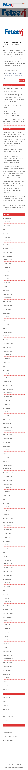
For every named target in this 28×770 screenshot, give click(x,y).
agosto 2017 (7, 624)
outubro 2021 (7, 435)
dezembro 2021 (8, 427)
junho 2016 (6, 678)
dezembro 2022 (8, 385)
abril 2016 (6, 685)
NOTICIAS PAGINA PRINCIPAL (11, 713)
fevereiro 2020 (7, 511)
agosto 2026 (7, 218)
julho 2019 (6, 537)
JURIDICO (5, 705)
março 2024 (6, 328)
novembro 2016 (8, 659)
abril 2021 (6, 457)
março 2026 (6, 237)
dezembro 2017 (8, 609)
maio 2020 (6, 499)
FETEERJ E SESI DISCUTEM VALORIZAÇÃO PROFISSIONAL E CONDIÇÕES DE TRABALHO (12, 113)
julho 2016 (6, 674)
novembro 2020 (8, 476)
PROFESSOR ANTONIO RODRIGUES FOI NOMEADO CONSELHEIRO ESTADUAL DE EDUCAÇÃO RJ (13, 161)
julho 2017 (6, 628)
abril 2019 (6, 549)
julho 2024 (6, 313)
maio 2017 (6, 636)
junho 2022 (6, 408)
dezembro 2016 (8, 655)
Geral (5, 701)
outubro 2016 (7, 663)
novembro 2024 (8, 298)
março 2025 (6, 283)
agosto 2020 (7, 488)
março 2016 (6, 689)
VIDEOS (5, 720)
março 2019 (6, 552)
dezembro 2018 (8, 564)
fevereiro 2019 (7, 556)
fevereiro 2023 (7, 378)
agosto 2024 (7, 309)
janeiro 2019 (7, 560)
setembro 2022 (7, 397)
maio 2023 (6, 366)
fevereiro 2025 (7, 286)
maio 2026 (6, 229)
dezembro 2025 (8, 248)
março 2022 (6, 419)
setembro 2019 (7, 529)
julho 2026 (6, 222)
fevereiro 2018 (7, 602)
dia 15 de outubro (11, 73)
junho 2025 (6, 271)
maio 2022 (6, 412)
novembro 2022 (8, 389)
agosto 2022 (7, 400)
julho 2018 (6, 583)
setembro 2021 (7, 438)
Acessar (5, 729)
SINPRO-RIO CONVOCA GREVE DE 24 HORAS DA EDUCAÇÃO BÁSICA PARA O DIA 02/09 (13, 122)
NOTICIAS (6, 709)
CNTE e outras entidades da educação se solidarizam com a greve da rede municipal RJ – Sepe (14, 169)
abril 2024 (6, 324)
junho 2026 (6, 226)
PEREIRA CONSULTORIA (17, 762)
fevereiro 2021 (7, 465)
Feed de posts (7, 733)
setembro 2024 (7, 305)
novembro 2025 (8, 252)
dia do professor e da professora (12, 76)
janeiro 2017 (7, 651)
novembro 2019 (8, 522)
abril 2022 (6, 415)
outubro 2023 (7, 347)
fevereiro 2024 (7, 332)
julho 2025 (6, 267)
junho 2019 (6, 541)
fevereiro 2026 (7, 241)
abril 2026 (6, 233)
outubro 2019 (7, 526)
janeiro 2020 (7, 514)
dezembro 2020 (8, 473)
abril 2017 (6, 640)
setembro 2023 (7, 351)
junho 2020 (6, 495)
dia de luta (20, 73)
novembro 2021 (8, 431)
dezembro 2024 (8, 294)
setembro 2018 (7, 575)
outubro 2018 (7, 571)
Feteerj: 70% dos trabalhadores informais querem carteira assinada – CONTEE (13, 184)
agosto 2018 (7, 579)
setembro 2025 (7, 260)
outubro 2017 (7, 617)
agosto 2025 (7, 264)
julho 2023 (6, 359)
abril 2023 (6, 370)
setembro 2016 (7, 666)
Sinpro (4, 78)
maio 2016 (6, 682)
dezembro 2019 (8, 518)
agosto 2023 (7, 355)
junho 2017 (6, 632)
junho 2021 (6, 450)
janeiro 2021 (7, 469)
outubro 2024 (7, 302)
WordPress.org (8, 740)
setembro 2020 (7, 484)
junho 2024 (6, 317)
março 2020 (6, 507)
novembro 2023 (8, 343)
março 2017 (6, 644)
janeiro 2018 (7, 606)
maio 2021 (6, 454)
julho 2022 (6, 404)
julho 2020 (6, 492)
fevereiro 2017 (7, 647)
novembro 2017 (8, 613)
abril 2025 (6, 279)
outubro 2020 (7, 480)
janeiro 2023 (7, 381)
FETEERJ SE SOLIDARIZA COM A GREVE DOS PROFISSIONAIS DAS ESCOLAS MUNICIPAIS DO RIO (13, 175)
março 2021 (6, 461)
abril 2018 (6, 594)
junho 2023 (6, 362)
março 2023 (6, 374)
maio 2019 (6, 545)
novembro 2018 (8, 568)
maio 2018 (6, 590)
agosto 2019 (7, 533)
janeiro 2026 (7, 245)
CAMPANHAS (7, 698)
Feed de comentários (10, 736)
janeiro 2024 (7, 336)
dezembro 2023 (8, 340)
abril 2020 (6, 503)
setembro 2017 (7, 621)
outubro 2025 (7, 256)
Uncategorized (8, 717)
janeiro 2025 (7, 290)
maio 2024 (6, 321)
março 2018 (6, 598)
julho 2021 (6, 446)
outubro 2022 (7, 393)
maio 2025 (6, 275)
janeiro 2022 (7, 423)
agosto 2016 (7, 670)
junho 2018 (6, 587)
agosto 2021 (7, 442)
